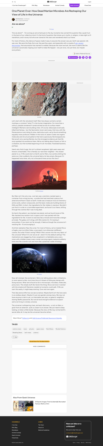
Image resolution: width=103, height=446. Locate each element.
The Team (41, 425)
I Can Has (14, 425)
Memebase (15, 430)
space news (40, 329)
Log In (89, 1)
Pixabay (40, 274)
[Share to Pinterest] (86, 57)
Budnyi (41, 191)
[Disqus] (39, 372)
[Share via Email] (90, 57)
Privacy (78, 442)
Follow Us (25, 318)
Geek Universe (16, 435)
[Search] (15, 2)
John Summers (19, 18)
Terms (74, 442)
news (25, 329)
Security (82, 442)
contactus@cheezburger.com (74, 433)
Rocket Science (61, 329)
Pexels (52, 29)
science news (17, 329)
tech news (28, 332)
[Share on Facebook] (80, 57)
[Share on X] (83, 57)
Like (16, 337)
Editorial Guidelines (43, 430)
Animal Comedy (16, 432)
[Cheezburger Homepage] (52, 2)
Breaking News (17, 332)
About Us (41, 427)
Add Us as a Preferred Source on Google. (47, 318)
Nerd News (49, 329)
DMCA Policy (88, 442)
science (35, 332)
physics (31, 329)
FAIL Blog (14, 427)
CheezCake (15, 438)
